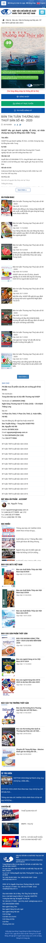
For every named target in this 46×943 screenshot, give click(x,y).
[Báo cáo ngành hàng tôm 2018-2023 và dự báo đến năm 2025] (8, 688)
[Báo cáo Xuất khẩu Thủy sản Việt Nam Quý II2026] (8, 577)
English (42, 3)
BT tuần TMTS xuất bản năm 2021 (15, 469)
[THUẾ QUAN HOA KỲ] (10, 815)
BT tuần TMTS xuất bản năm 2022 (15, 464)
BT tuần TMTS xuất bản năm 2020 (15, 474)
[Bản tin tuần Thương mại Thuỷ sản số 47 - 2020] (6, 230)
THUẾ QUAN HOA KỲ (29, 811)
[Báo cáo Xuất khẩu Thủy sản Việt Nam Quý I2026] (8, 598)
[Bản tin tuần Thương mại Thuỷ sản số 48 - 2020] (6, 208)
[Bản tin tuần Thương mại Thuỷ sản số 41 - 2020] (6, 361)
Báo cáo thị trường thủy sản (15, 703)
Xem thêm (22, 190)
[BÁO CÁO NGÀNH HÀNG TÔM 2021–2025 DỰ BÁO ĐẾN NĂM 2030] (8, 646)
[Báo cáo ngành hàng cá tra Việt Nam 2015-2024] (8, 667)
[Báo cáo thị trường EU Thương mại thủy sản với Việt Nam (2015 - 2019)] (8, 716)
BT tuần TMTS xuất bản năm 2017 (15, 489)
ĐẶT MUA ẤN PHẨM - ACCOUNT (14, 499)
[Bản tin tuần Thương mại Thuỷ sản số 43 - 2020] (6, 317)
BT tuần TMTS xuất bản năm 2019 (15, 479)
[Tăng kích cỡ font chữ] (20, 125)
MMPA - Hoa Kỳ (27, 824)
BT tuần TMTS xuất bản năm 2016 (15, 494)
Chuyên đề (6, 807)
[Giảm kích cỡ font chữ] (15, 125)
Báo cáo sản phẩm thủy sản (14, 633)
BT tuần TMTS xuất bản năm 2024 (15, 454)
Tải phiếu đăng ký (24, 110)
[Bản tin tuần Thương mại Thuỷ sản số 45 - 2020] (6, 274)
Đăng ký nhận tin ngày (17, 3)
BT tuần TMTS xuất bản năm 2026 (15, 444)
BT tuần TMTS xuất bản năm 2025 (15, 449)
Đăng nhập (32, 3)
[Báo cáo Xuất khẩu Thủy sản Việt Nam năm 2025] (8, 619)
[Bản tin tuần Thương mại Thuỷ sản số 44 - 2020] (6, 295)
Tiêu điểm (8, 773)
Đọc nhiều (5, 524)
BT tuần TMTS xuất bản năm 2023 (15, 459)
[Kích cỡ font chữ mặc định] (17, 125)
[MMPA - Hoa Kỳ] (10, 828)
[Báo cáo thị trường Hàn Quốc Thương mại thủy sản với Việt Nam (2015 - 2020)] (8, 737)
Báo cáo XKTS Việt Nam (11, 564)
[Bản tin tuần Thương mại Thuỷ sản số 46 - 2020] (6, 252)
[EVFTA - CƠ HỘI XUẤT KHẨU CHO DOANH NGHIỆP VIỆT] (10, 841)
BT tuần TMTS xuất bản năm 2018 (15, 484)
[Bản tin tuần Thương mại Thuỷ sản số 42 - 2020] (6, 339)
